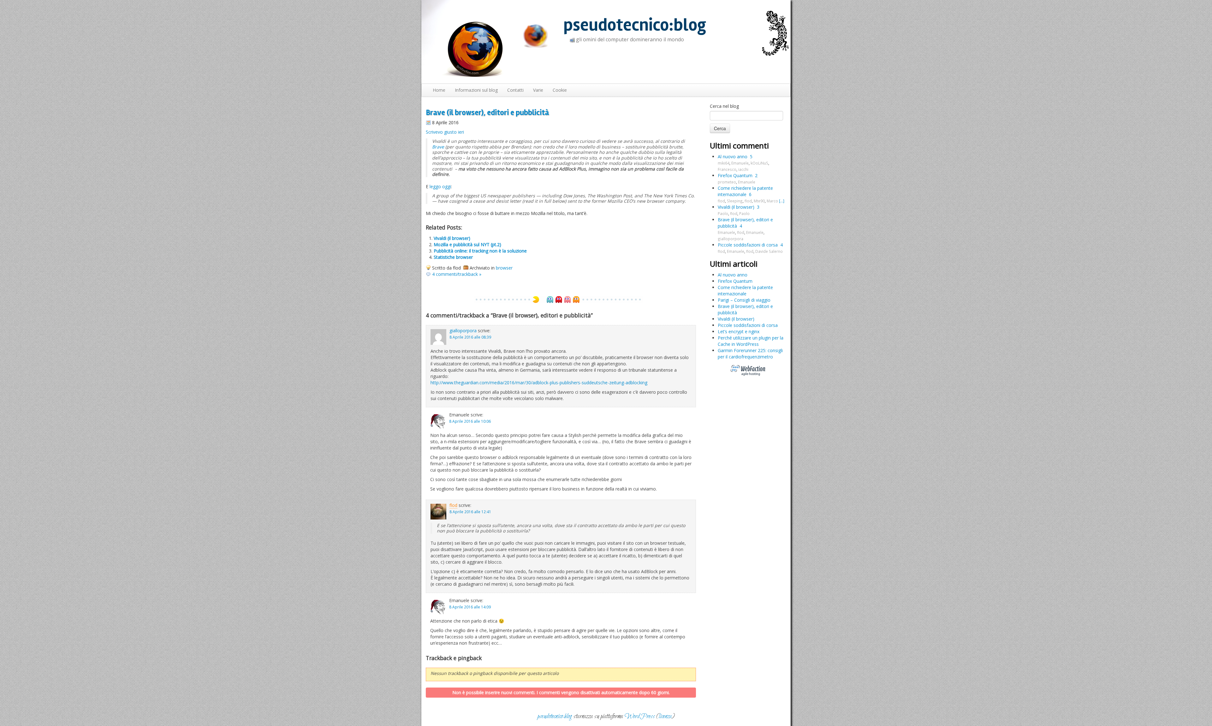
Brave (438, 147)
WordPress (640, 716)
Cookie (560, 90)
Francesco (727, 169)
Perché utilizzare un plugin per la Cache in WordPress (750, 341)
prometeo (727, 181)
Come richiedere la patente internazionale (745, 191)
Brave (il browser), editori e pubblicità (487, 112)
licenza (665, 716)
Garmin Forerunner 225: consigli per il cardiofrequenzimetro (750, 353)
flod (453, 505)
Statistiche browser (453, 257)
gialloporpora (463, 331)
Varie (538, 90)
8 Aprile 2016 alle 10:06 (470, 421)
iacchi (743, 169)
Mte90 (759, 200)
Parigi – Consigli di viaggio (744, 300)
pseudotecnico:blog (634, 25)
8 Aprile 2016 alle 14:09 (470, 606)
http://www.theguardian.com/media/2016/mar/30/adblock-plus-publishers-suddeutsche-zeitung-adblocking (539, 383)
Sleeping (735, 200)
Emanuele (740, 163)
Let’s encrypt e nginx (738, 331)
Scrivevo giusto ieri (445, 132)
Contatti (515, 90)
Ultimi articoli (734, 263)
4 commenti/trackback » (456, 274)
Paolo (723, 213)
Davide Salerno (769, 251)
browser (504, 268)
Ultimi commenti (739, 145)
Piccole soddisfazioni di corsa (748, 245)
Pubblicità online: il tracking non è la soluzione (480, 251)
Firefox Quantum (735, 175)
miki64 (723, 163)
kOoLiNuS (759, 163)
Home (439, 90)
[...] (781, 200)
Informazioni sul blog (476, 90)
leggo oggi (440, 186)
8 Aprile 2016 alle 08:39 (470, 337)
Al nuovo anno (732, 157)
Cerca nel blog (724, 106)
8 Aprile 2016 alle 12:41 (470, 511)
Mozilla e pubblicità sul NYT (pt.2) (467, 244)
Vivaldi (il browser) (452, 238)
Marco (772, 200)
